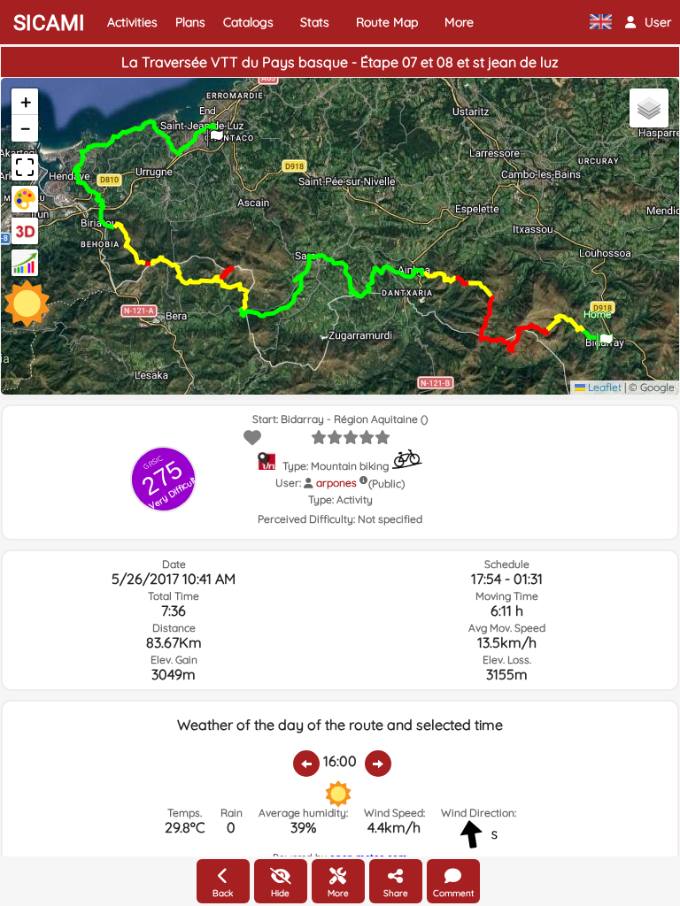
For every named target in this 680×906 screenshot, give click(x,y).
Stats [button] (314, 22)
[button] (648, 22)
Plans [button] (190, 22)
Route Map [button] (387, 22)
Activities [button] (132, 22)
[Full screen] (25, 167)
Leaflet (603, 387)
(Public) (386, 483)
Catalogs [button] (248, 22)
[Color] (25, 199)
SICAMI (49, 23)
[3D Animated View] (25, 231)
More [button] (459, 22)
